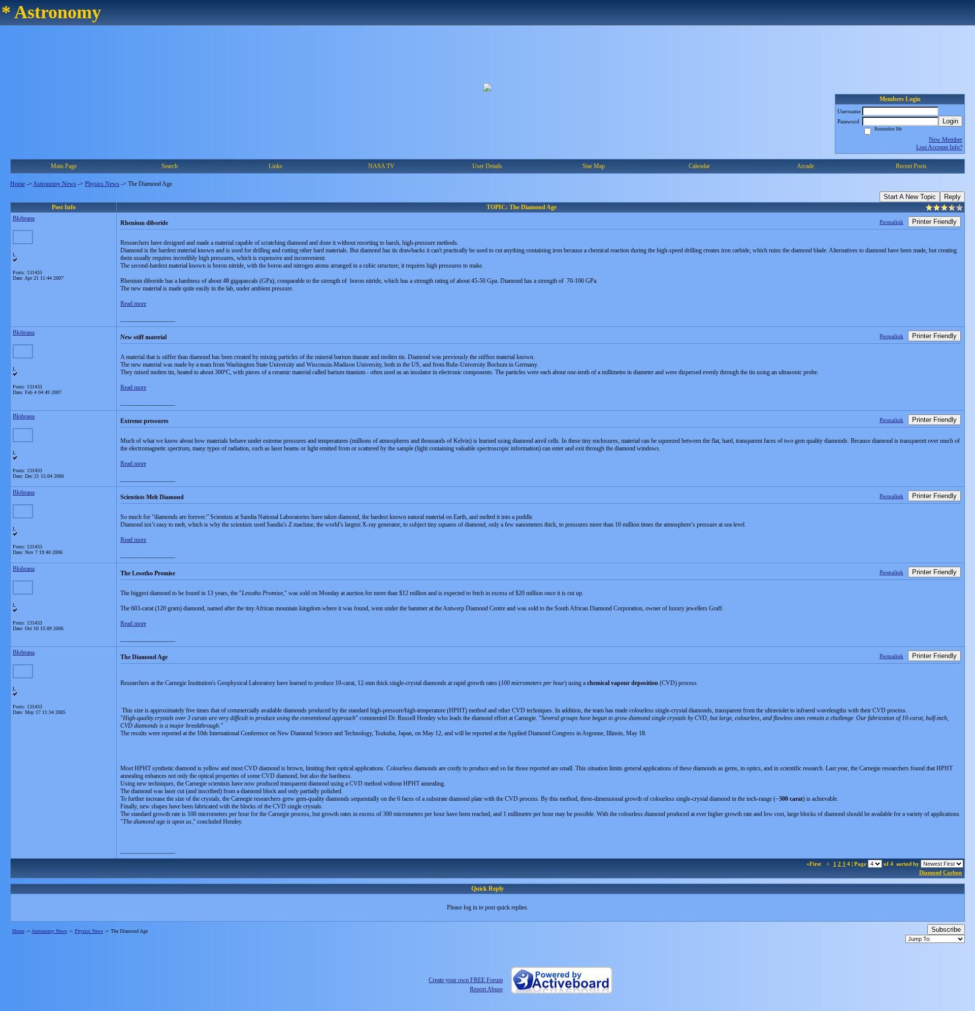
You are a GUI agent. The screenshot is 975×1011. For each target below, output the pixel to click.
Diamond (930, 872)
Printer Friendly (934, 221)
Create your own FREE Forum (466, 980)
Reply (952, 197)
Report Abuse (486, 989)
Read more (133, 303)
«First (814, 864)
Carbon (952, 872)
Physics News (102, 183)
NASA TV (381, 166)
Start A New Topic (910, 197)
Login (950, 121)
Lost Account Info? (939, 147)
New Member (945, 139)
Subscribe (946, 929)
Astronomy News (54, 183)
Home (17, 183)
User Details (487, 166)
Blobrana (24, 218)
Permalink (891, 222)
